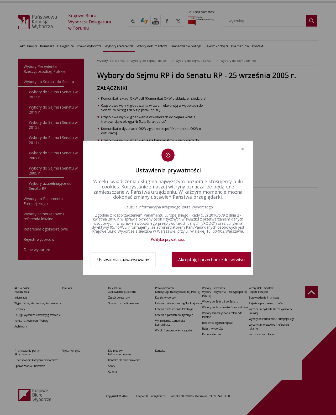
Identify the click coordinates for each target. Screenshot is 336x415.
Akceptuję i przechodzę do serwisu (211, 260)
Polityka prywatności (168, 239)
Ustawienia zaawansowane (123, 260)
